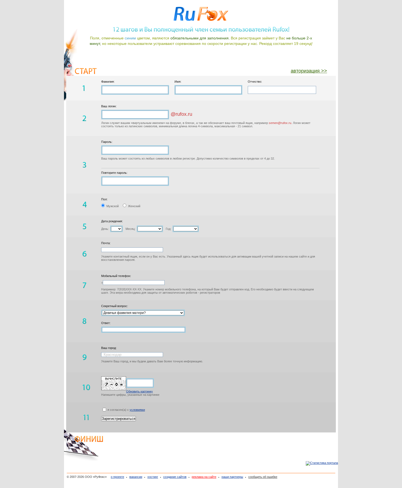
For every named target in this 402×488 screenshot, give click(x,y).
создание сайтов (175, 476)
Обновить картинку (139, 391)
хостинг (152, 476)
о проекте (117, 476)
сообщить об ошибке (262, 476)
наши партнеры (232, 476)
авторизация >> (309, 71)
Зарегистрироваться (118, 419)
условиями (137, 409)
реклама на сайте (204, 476)
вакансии (135, 476)
